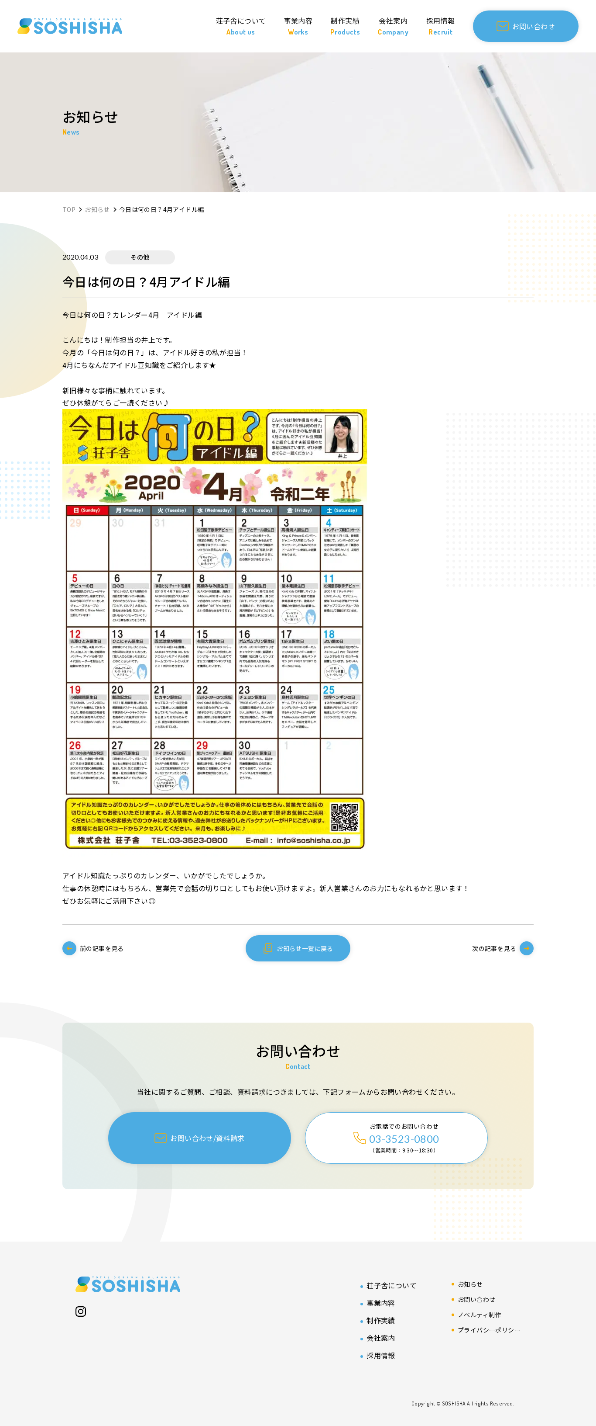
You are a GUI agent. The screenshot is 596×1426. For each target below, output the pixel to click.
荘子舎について (392, 1285)
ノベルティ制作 (479, 1314)
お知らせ (470, 1284)
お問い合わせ (476, 1299)
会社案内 (381, 1337)
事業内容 (381, 1303)
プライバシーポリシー (489, 1329)
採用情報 (381, 1355)
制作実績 (381, 1320)
